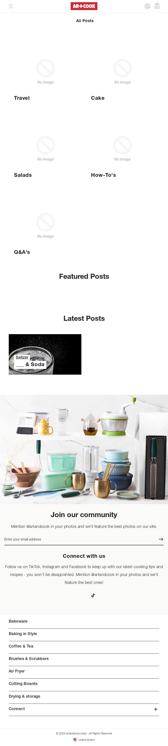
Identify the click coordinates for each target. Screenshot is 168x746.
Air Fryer (17, 672)
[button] (11, 6)
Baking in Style (23, 634)
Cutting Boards (23, 684)
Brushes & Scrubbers (29, 659)
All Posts (85, 21)
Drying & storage (24, 697)
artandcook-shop (76, 733)
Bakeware (18, 622)
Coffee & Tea (21, 647)
